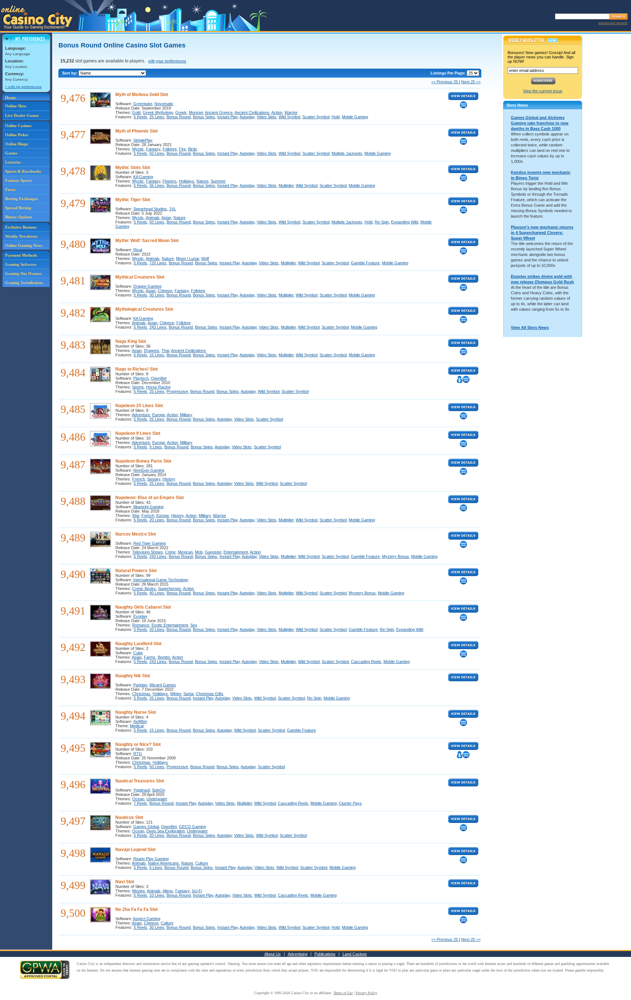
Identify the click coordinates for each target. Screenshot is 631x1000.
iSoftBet (140, 721)
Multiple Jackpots (347, 153)
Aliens (167, 891)
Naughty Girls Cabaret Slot (143, 607)
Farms (150, 657)
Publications (325, 954)
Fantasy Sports (18, 180)
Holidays (186, 181)
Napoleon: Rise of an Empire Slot (149, 497)
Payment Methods (21, 255)
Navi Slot (124, 881)
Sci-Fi (197, 891)
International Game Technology (160, 580)
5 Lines (155, 867)
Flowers (169, 181)
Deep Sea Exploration (165, 831)
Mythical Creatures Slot (139, 277)
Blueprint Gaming (148, 507)
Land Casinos (355, 954)
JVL (172, 209)
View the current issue (542, 91)
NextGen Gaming (148, 470)
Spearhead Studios (150, 209)
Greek (181, 112)
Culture (201, 863)
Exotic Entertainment (170, 625)
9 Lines (155, 447)
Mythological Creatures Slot (144, 309)
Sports (138, 387)
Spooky (153, 479)
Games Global (146, 826)
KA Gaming (143, 177)
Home (10, 97)
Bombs (164, 657)
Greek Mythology (158, 112)
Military (186, 415)
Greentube (142, 103)
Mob (199, 552)
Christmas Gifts (209, 693)
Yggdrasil (141, 790)
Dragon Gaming (147, 286)
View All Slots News (530, 327)
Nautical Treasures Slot (139, 780)
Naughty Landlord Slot (138, 643)
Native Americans (163, 863)
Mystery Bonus (395, 556)
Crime (170, 552)
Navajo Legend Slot (135, 849)
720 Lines (158, 263)
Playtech (141, 378)
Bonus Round (179, 117)
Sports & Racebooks (23, 171)
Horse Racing (158, 387)
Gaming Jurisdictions (24, 282)
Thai (165, 350)
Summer (218, 181)
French (138, 479)
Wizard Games (162, 685)
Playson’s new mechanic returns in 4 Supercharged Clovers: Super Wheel (542, 232)
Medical (137, 726)
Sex (193, 625)
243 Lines (158, 327)
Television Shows (147, 552)
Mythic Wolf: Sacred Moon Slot (147, 240)
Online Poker (16, 135)
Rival (137, 250)
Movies (138, 891)
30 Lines (156, 295)
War (135, 515)
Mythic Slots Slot (132, 167)
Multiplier (286, 185)
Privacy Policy (366, 993)
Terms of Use (343, 993)
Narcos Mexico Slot (135, 534)
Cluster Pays (350, 803)
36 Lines (156, 185)
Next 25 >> (471, 82)
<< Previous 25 (445, 82)
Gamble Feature (365, 263)
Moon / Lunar (187, 258)
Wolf (205, 258)
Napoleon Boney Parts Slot (143, 461)
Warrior (291, 112)
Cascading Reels (366, 661)
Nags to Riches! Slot (136, 369)
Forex (10, 189)
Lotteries (13, 162)
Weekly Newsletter (21, 236)
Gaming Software (21, 264)
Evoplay (140, 616)
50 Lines (156, 153)
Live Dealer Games (22, 115)
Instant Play (227, 117)
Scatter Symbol (315, 117)
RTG (137, 753)
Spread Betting (18, 208)
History (168, 479)
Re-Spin (382, 222)
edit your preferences (167, 61)
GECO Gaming (192, 826)
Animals (153, 217)
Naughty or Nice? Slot (138, 744)
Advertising (297, 954)
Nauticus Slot (129, 817)
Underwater (156, 799)
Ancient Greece (219, 112)
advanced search (613, 23)
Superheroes (169, 588)
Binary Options (18, 217)
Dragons (151, 350)
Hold (336, 117)
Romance (140, 625)
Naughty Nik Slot (132, 675)
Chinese (165, 290)
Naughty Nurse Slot (135, 712)
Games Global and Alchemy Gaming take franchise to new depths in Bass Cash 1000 (540, 123)
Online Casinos (18, 125)
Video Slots (266, 117)
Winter (175, 693)
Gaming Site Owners (23, 273)
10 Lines (156, 895)
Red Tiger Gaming (149, 543)
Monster (196, 112)
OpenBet (159, 378)
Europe (158, 415)
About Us (272, 954)
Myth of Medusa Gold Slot (141, 94)
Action (276, 112)
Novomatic (163, 103)
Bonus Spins (204, 117)
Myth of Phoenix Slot (136, 131)
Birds (192, 149)
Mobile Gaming (355, 117)
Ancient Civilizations (251, 112)
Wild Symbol (289, 117)
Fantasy (153, 149)
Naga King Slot (130, 341)
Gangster (213, 552)
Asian (166, 217)
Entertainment (235, 552)
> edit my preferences (23, 87)
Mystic (138, 149)
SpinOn (158, 790)
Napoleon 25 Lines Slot (139, 405)
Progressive (177, 391)
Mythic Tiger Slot (132, 199)
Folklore (169, 149)
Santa (188, 693)
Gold (136, 112)
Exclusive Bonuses (21, 227)
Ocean (138, 799)
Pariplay (140, 685)
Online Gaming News (23, 245)
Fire (182, 149)
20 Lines (156, 520)
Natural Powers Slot (136, 570)
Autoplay (247, 117)
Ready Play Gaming (151, 859)
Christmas (141, 693)
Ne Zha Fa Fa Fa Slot (136, 909)
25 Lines (156, 117)
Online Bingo (16, 144)
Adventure (141, 415)
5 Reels (140, 117)
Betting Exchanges (21, 198)
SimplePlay (143, 140)
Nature (202, 181)
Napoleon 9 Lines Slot (137, 433)
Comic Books (144, 588)
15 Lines (156, 355)
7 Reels (140, 803)
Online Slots (15, 106)
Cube (138, 653)
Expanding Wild (404, 222)
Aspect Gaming (146, 918)
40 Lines (156, 593)
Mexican (185, 552)
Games (11, 153)
